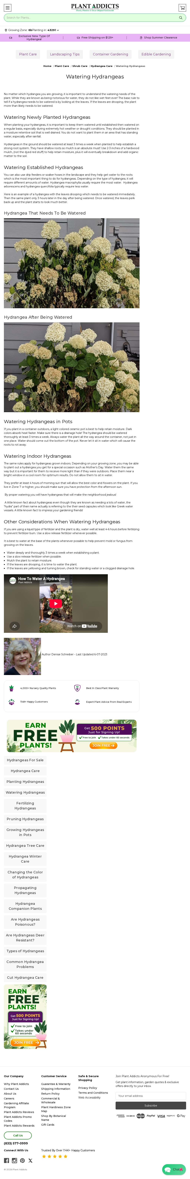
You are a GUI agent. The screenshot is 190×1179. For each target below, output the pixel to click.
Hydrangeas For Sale (25, 760)
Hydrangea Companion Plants (25, 906)
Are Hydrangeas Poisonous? (25, 922)
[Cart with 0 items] (182, 8)
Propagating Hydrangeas (25, 890)
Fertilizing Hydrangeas (25, 805)
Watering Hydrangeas (25, 792)
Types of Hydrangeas (25, 951)
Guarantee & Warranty (56, 1084)
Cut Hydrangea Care (25, 978)
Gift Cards (47, 1124)
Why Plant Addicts (16, 1084)
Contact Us (11, 1089)
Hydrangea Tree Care (25, 846)
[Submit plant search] (181, 18)
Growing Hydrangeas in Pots (25, 832)
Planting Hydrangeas (25, 782)
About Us (10, 1093)
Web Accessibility (89, 1097)
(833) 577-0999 (16, 1143)
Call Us (18, 1135)
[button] (7, 8)
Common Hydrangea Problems (25, 964)
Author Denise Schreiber (57, 654)
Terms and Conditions (93, 1092)
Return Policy (50, 1093)
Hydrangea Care (25, 771)
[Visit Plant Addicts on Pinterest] (22, 1160)
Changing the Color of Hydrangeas (25, 874)
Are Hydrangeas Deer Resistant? (25, 937)
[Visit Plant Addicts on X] (30, 1160)
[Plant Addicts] (95, 8)
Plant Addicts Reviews (19, 1112)
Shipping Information (55, 1089)
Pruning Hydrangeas (25, 819)
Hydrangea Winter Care (25, 859)
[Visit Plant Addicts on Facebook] (6, 1160)
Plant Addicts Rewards (19, 1125)
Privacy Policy (87, 1088)
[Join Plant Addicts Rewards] (72, 736)
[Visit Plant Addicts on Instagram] (14, 1160)
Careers (9, 1098)
